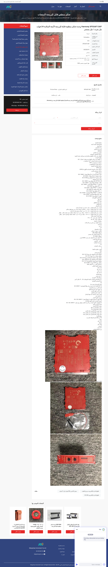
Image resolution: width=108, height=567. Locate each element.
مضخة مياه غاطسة (23, 78)
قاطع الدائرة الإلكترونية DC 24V (92, 495)
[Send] (77, 564)
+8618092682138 (21, 105)
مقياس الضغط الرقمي (23, 35)
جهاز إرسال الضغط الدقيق (22, 43)
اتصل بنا (63, 554)
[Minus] (77, 529)
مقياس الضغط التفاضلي (22, 31)
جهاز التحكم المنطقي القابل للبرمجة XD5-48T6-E (73, 525)
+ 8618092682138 (17, 102)
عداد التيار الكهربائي (23, 90)
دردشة (17, 110)
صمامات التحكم (24, 70)
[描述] (100, 6)
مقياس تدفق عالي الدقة (22, 74)
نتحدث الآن (94, 75)
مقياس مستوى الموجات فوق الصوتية (19, 86)
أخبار (77, 545)
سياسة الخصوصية (74, 554)
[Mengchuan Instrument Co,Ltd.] (9, 6)
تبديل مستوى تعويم (23, 51)
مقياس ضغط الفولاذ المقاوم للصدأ (20, 39)
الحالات (76, 548)
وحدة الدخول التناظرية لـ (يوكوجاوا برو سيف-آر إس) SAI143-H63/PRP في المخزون (18, 526)
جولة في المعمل (61, 548)
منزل (85, 18)
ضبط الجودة (62, 551)
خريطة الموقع (75, 551)
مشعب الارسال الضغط (22, 82)
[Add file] (104, 564)
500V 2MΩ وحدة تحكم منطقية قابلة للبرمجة (56, 525)
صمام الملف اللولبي (23, 66)
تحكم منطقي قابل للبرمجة (77, 18)
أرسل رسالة (91, 128)
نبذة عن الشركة (61, 545)
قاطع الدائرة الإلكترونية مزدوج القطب (90, 491)
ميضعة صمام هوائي (23, 55)
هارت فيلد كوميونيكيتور (22, 62)
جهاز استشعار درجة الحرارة (21, 59)
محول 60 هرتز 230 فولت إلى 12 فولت (68, 491)
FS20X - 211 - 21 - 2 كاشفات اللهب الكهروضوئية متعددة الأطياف (37, 526)
